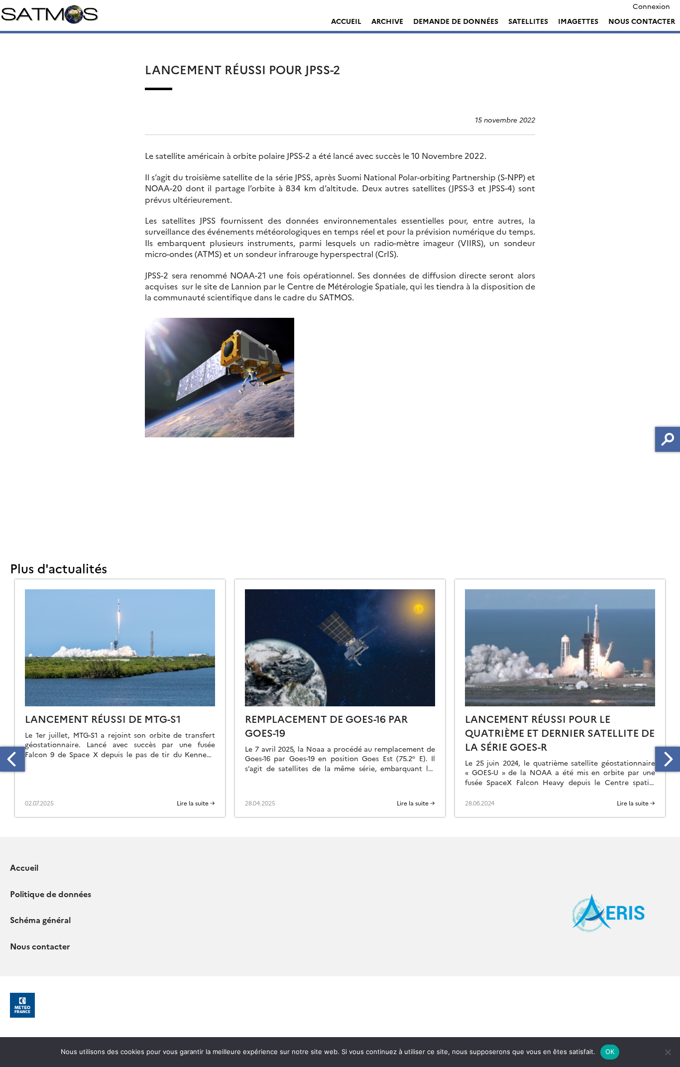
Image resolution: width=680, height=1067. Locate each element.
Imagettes (578, 21)
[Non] (668, 1052)
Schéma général (40, 919)
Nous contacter (641, 21)
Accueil (346, 21)
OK (610, 1052)
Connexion (651, 6)
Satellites (528, 21)
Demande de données (455, 21)
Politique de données (50, 893)
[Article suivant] (667, 759)
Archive (387, 21)
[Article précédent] (12, 759)
